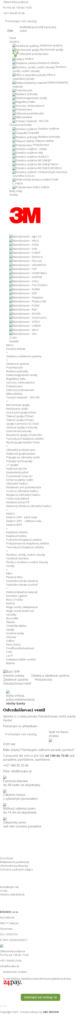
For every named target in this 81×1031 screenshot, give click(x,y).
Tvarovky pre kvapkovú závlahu (25, 438)
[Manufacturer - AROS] (24, 240)
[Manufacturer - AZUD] (24, 244)
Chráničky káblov (16, 626)
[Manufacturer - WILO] (24, 329)
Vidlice (10, 641)
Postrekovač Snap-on (19, 476)
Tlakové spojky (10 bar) (19, 416)
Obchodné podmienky (14, 866)
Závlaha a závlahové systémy (23, 356)
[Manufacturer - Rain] (23, 309)
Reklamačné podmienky (14, 862)
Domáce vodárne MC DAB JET (34, 160)
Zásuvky (11, 637)
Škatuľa (10, 622)
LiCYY (9, 656)
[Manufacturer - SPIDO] (24, 321)
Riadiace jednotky (27, 94)
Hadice (10, 513)
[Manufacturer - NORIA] (24, 289)
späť (16, 671)
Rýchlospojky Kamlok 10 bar (23, 442)
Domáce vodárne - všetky (31, 149)
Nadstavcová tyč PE (17, 502)
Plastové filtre (14, 577)
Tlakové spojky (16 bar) (19, 420)
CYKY (9, 652)
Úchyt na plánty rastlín (19, 480)
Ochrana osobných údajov (16, 869)
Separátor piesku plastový (22, 581)
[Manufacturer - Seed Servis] (28, 317)
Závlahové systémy (17, 364)
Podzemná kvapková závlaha (24, 539)
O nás (3, 891)
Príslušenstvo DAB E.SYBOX (32, 187)
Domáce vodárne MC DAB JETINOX (37, 164)
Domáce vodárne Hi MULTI (32, 156)
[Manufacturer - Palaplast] (26, 297)
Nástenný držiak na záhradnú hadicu (28, 506)
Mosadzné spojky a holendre (24, 435)
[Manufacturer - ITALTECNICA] (28, 285)
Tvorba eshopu (29, 1012)
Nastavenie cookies (15, 972)
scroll (3, 1006)
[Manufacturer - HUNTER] (25, 277)
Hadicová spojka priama (20, 453)
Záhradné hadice (17, 483)
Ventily (10, 566)
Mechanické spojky (18, 405)
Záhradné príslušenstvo (21, 450)
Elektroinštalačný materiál (21, 592)
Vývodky (11, 614)
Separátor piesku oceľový (22, 584)
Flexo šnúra (13, 644)
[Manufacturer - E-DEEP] (24, 252)
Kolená (10, 603)
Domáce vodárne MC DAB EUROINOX (39, 168)
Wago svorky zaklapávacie (22, 607)
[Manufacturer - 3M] (24, 215)
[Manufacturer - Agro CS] (25, 236)
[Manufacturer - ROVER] (24, 313)
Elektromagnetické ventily (21, 375)
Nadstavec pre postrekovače (23, 487)
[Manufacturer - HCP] (23, 269)
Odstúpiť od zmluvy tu (40, 997)
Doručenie (6, 858)
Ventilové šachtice (17, 558)
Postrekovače (24, 90)
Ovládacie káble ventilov (21, 659)
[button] (14, 41)
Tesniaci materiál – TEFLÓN (22, 397)
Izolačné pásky (15, 633)
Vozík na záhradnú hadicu (22, 491)
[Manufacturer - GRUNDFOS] (27, 264)
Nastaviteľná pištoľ (17, 472)
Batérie (10, 663)
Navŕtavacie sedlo (17, 408)
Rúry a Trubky (14, 599)
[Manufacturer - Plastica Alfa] (27, 301)
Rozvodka (12, 618)
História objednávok (12, 894)
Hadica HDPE (14, 525)
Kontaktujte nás (9, 887)
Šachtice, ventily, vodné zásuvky (25, 554)
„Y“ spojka (12, 465)
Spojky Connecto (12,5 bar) (22, 423)
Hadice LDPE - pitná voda (21, 517)
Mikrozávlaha (24, 117)
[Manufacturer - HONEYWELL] (28, 272)
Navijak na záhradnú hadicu (23, 495)
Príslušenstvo (24, 109)
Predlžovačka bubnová (20, 648)
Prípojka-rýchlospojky (19, 461)
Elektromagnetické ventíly (31, 98)
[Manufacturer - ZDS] (23, 333)
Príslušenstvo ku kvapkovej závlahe (27, 543)
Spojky (10, 629)
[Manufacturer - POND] (24, 305)
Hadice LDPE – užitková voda (23, 521)
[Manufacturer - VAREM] (24, 325)
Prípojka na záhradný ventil (22, 457)
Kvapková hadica (16, 536)
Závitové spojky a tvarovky (22, 427)
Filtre (9, 573)
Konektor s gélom (16, 596)
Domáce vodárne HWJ (29, 153)
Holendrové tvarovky (19, 431)
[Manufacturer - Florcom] (25, 260)
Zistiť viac (9, 744)
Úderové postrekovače (30, 113)
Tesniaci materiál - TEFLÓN (32, 121)
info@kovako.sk (21, 771)
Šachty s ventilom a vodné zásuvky (27, 562)
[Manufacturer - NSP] (23, 293)
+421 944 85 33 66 (14, 13)
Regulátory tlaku (25, 102)
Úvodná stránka (15, 349)
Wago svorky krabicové (20, 611)
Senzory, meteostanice (30, 106)
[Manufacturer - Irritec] (24, 281)
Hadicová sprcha (16, 468)
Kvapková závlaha (17, 532)
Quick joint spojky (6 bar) (21, 412)
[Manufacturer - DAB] (23, 248)
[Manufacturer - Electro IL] (26, 256)
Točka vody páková (17, 498)
